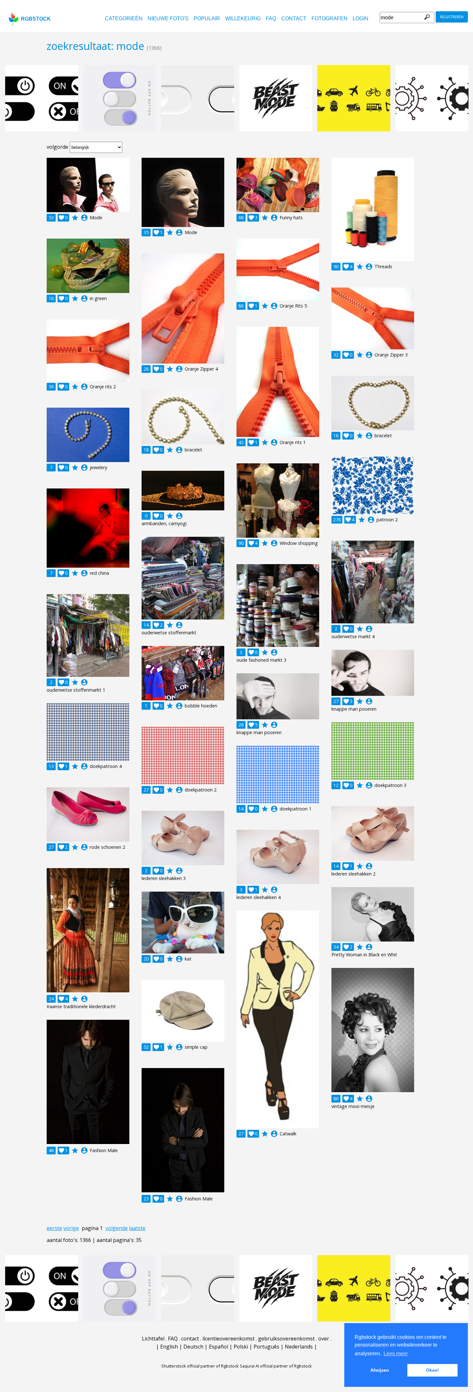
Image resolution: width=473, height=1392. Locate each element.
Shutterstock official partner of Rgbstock (200, 1366)
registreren (452, 17)
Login (360, 18)
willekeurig (243, 18)
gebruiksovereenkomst (286, 1338)
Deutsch (193, 1346)
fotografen (329, 18)
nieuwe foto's (168, 18)
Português (266, 1346)
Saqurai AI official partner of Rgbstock (276, 1366)
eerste (54, 1228)
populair (207, 18)
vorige (71, 1228)
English (169, 1346)
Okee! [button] (432, 1370)
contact (293, 18)
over (323, 1338)
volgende (117, 1228)
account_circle (84, 218)
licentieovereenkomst (228, 1338)
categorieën (124, 18)
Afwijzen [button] (379, 1370)
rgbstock (36, 19)
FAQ (271, 18)
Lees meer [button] (396, 1353)
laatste (137, 1228)
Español (218, 1346)
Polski (241, 1346)
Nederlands (299, 1346)
